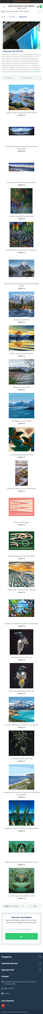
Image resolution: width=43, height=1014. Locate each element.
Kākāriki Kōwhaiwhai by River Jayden (21, 556)
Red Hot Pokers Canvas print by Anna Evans (21, 250)
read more (37, 72)
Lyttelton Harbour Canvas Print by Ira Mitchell (21, 113)
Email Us (7, 993)
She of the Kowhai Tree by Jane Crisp (21, 691)
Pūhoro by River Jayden (22, 522)
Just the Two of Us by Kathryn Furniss (21, 896)
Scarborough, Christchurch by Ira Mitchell (21, 590)
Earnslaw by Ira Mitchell (22, 320)
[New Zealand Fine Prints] (21, 6)
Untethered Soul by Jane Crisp (21, 758)
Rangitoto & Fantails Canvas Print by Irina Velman (21, 623)
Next (35, 906)
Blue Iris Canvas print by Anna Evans (21, 216)
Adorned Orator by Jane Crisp (21, 657)
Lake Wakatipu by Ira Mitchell (22, 421)
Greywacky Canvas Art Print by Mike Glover (21, 488)
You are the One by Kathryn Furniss (21, 455)
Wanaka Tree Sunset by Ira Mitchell (21, 353)
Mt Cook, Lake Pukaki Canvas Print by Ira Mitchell (21, 725)
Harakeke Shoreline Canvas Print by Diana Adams (21, 828)
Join (21, 936)
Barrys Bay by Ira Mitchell (21, 387)
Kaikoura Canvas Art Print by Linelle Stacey (21, 182)
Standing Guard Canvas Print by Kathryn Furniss (21, 862)
